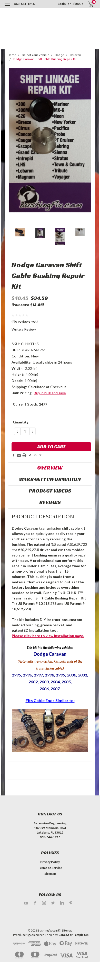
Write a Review (24, 329)
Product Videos (50, 490)
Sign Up (78, 4)
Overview (50, 467)
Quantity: (21, 422)
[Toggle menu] (7, 7)
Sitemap (50, 874)
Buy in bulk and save (50, 393)
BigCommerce (34, 934)
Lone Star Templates (73, 934)
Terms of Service (50, 868)
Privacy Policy (50, 862)
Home (12, 55)
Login (62, 4)
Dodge (59, 55)
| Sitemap (66, 930)
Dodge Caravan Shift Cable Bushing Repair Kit (44, 59)
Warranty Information (50, 479)
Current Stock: (30, 404)
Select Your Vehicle (35, 55)
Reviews (50, 502)
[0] (87, 4)
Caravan (75, 55)
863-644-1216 (24, 4)
